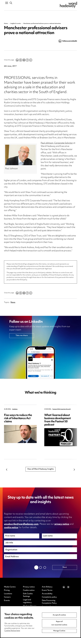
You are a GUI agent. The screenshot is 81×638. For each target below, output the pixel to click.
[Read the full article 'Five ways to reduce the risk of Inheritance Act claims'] (20, 434)
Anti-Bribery (47, 587)
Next (74, 469)
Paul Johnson (47, 143)
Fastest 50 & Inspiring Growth (61, 409)
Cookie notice (28, 590)
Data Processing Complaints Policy (49, 602)
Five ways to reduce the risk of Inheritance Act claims (18, 418)
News (13, 302)
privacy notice (61, 524)
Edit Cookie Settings (28, 595)
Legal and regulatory (27, 601)
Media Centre (10, 587)
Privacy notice (29, 587)
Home (6, 23)
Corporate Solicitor (63, 143)
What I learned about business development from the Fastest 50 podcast (57, 420)
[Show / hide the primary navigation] (6, 3)
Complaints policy (49, 597)
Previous (6, 469)
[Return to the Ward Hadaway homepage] (68, 5)
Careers (7, 597)
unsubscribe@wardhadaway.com (21, 524)
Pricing (7, 590)
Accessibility (47, 594)
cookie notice (11, 527)
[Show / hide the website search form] (11, 3)
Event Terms (47, 590)
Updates (15, 409)
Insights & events (15, 23)
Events (7, 600)
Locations (8, 594)
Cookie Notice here (12, 630)
